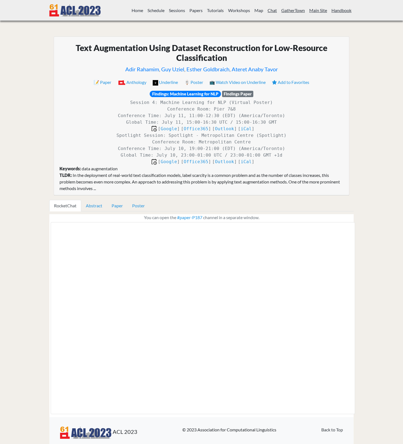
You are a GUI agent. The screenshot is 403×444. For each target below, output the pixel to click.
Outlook (224, 128)
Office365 (196, 128)
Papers (196, 10)
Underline (168, 82)
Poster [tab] (138, 205)
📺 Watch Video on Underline (237, 82)
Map (258, 10)
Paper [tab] (117, 205)
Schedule (155, 10)
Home (137, 10)
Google (169, 128)
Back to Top (332, 429)
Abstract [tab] (94, 205)
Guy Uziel (172, 69)
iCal (246, 128)
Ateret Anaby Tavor (255, 69)
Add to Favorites (293, 82)
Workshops (239, 10)
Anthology (136, 82)
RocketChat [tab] (65, 205)
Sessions (177, 10)
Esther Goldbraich (207, 69)
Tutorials (215, 10)
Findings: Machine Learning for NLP (185, 93)
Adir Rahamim (142, 69)
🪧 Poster (194, 82)
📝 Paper (103, 82)
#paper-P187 (189, 217)
